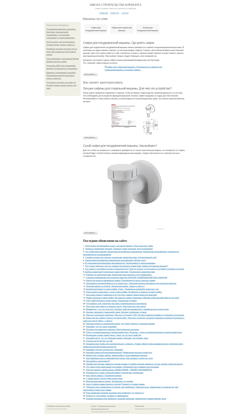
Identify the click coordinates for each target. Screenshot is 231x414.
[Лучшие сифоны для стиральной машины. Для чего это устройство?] (134, 119)
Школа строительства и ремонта (115, 5)
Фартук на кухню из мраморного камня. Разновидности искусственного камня (120, 280)
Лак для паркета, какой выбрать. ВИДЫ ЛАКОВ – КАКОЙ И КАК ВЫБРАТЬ (119, 369)
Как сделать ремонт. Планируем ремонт (104, 375)
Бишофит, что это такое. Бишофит (101, 326)
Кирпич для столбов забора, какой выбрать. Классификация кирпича (116, 355)
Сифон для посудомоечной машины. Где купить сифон (118, 43)
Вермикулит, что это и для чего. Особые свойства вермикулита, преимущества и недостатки (127, 309)
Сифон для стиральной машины (122, 29)
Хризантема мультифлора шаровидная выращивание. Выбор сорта (115, 260)
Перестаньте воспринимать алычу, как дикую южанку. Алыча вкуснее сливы (119, 245)
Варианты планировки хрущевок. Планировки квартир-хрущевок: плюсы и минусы (61, 75)
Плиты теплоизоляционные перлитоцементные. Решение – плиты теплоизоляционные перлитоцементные (134, 332)
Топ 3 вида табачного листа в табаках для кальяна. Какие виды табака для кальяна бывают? (126, 266)
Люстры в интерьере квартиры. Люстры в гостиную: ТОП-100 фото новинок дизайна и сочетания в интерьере (135, 315)
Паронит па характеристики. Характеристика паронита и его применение (119, 274)
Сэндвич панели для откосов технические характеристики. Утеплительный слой (120, 257)
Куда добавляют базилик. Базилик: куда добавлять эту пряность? (115, 392)
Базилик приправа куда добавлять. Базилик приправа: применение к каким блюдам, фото (126, 398)
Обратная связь (139, 406)
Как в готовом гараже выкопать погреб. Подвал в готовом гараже (115, 384)
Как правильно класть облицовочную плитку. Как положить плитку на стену (119, 358)
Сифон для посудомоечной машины (95, 29)
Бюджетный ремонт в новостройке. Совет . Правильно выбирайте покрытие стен (122, 289)
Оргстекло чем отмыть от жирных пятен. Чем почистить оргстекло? (116, 306)
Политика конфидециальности (100, 409)
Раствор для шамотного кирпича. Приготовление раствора (112, 329)
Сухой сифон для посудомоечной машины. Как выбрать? (120, 145)
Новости (114, 12)
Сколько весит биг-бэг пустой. (99, 341)
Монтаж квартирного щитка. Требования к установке (109, 381)
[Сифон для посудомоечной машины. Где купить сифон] (134, 68)
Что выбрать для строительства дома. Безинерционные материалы (116, 303)
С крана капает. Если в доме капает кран (104, 378)
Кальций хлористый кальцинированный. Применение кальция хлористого (119, 352)
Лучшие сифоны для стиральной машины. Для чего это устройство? (127, 88)
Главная (103, 12)
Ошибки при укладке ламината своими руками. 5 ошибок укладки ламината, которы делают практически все (134, 364)
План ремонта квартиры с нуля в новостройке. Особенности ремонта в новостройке (124, 292)
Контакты (93, 406)
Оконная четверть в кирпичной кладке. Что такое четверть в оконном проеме (120, 323)
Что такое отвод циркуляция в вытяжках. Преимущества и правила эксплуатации (122, 366)
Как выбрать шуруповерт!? (98, 361)
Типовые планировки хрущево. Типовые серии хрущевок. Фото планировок (119, 248)
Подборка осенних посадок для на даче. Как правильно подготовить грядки (61, 52)
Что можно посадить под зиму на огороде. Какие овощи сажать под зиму (61, 85)
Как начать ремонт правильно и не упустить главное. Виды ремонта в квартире (121, 294)
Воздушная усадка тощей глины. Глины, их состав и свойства (113, 335)
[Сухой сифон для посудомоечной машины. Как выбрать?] (134, 194)
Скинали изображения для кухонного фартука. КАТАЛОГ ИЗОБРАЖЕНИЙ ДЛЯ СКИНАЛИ (126, 277)
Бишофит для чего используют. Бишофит (104, 349)
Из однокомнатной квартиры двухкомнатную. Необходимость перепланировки (120, 263)
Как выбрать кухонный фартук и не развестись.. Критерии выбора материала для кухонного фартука (131, 283)
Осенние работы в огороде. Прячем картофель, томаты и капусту (115, 286)
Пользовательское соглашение (106, 406)
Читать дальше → (90, 74)
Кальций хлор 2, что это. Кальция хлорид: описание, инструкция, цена (117, 338)
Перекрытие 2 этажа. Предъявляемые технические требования (114, 372)
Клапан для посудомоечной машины (147, 29)
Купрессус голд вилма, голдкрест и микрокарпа (107, 395)
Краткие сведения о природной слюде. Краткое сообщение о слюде (116, 312)
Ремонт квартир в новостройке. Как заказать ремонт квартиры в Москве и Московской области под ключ (132, 297)
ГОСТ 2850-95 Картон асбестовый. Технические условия (111, 300)
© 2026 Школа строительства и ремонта (59, 406)
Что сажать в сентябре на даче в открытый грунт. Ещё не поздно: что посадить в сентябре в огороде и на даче (134, 269)
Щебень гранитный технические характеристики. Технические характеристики (120, 271)
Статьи (124, 12)
